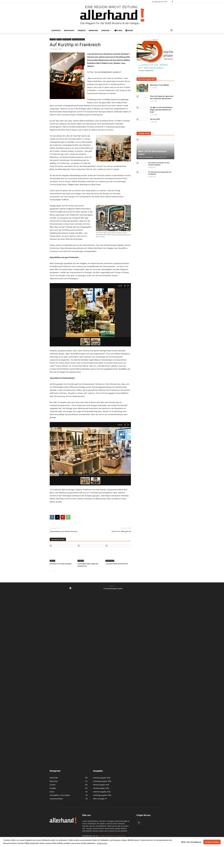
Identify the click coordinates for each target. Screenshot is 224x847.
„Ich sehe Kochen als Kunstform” (116, 564)
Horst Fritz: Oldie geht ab (121, 531)
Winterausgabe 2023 (78, 39)
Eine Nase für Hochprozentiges (61, 564)
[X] (57, 517)
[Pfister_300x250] (155, 56)
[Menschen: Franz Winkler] (142, 88)
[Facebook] (172, 1)
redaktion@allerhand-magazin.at (112, 836)
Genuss (59, 39)
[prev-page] (51, 570)
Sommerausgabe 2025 (101, 792)
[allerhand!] (112, 15)
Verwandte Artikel (58, 540)
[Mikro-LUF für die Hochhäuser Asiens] (155, 148)
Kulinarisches (67, 39)
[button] (171, 31)
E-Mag (119, 30)
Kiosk (130, 30)
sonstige (105, 30)
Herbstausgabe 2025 (101, 788)
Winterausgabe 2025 (101, 785)
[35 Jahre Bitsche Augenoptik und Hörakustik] (141, 174)
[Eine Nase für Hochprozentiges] (62, 553)
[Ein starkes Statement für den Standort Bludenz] (141, 165)
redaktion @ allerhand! (145, 157)
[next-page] (54, 570)
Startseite (56, 30)
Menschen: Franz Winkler (159, 85)
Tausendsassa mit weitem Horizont (63, 531)
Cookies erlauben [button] (212, 842)
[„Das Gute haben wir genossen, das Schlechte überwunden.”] (142, 99)
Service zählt (155, 119)
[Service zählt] (142, 122)
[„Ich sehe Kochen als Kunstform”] (118, 553)
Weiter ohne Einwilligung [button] (191, 842)
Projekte (82, 30)
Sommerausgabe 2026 (146, 79)
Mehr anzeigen (99, 799)
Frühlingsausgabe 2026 (102, 781)
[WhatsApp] (68, 517)
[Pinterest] (62, 517)
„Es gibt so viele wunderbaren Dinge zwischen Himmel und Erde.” (161, 109)
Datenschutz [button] (102, 843)
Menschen (93, 30)
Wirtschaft (69, 30)
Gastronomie (110, 561)
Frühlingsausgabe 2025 (102, 795)
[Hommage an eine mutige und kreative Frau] (90, 553)
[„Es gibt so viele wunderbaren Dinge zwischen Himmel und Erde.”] (142, 110)
